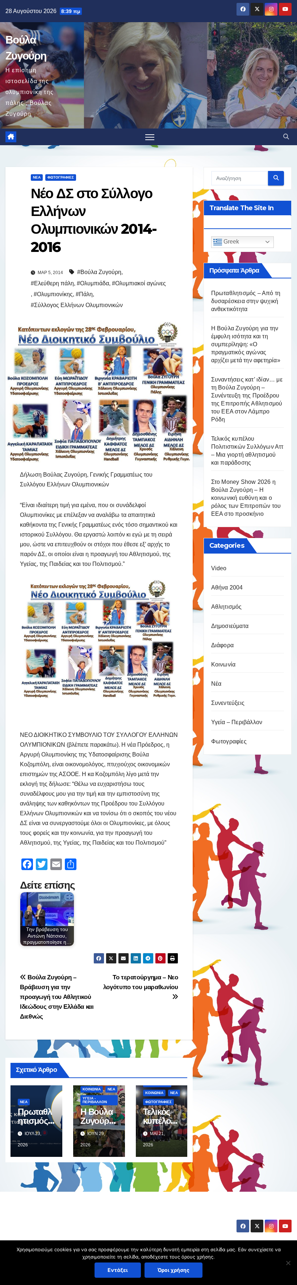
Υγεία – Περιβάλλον (237, 722)
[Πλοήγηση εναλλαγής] (150, 137)
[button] (286, 137)
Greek (230, 241)
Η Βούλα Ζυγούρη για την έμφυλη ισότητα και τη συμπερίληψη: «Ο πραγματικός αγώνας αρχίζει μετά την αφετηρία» (245, 344)
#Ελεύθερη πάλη (52, 283)
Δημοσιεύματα (229, 626)
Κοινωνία (92, 1089)
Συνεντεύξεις (227, 703)
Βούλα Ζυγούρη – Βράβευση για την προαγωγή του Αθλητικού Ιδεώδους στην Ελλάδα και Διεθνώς (57, 997)
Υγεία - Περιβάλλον (95, 1100)
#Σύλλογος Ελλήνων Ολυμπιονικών (77, 305)
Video (219, 568)
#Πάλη (84, 294)
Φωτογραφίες (60, 177)
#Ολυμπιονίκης (53, 294)
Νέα (37, 177)
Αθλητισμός (226, 607)
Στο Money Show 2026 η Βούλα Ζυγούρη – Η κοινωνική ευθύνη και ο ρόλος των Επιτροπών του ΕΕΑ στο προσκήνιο (246, 498)
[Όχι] (288, 1262)
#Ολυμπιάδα (93, 283)
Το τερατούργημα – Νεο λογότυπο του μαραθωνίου (140, 982)
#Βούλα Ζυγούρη (99, 272)
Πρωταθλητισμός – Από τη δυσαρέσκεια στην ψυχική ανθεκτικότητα (246, 301)
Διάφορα (222, 645)
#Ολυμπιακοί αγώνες (139, 283)
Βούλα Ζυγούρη (48, 1214)
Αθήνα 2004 (227, 587)
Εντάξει (118, 1270)
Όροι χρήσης (173, 1270)
